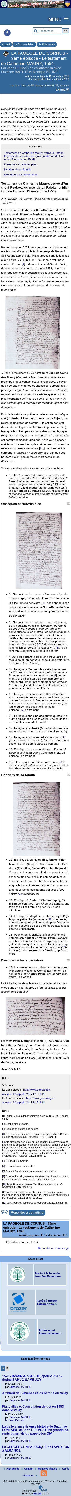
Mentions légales (48, 1468)
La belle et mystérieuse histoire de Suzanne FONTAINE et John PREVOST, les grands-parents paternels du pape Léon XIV (35, 1430)
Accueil (6, 44)
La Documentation (24, 44)
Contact (29, 1468)
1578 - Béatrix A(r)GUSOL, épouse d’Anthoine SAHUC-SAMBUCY (32, 1377)
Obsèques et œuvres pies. (20, 164)
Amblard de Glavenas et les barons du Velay (35, 1393)
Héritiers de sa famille (17, 169)
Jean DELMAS (23, 85)
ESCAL (37, 1493)
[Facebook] (7, 32)
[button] (66, 18)
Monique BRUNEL (45, 85)
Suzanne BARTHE (20, 1386)
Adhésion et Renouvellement (50, 1332)
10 (20, 893)
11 (50, 919)
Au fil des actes (47, 44)
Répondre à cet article (27, 1212)
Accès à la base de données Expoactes (48, 1275)
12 (63, 947)
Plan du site (13, 1468)
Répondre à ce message (53, 1248)
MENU (54, 19)
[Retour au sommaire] (68, 191)
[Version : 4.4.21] (43, 1490)
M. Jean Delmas (14, 1420)
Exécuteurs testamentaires (20, 174)
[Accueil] (35, 7)
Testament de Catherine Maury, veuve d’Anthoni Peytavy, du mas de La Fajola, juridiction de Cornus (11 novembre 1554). (34, 156)
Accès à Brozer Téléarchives (47, 1302)
